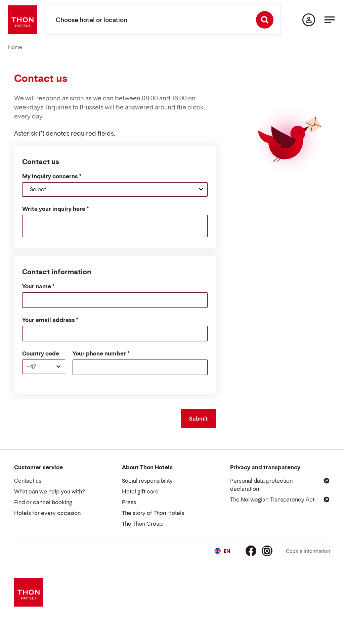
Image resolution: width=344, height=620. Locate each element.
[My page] (308, 19)
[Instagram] (267, 550)
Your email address (48, 320)
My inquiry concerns (50, 176)
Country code (40, 353)
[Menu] (329, 19)
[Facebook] (251, 550)
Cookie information (308, 551)
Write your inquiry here (53, 208)
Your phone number (99, 353)
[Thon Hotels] (22, 19)
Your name (36, 286)
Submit (198, 418)
